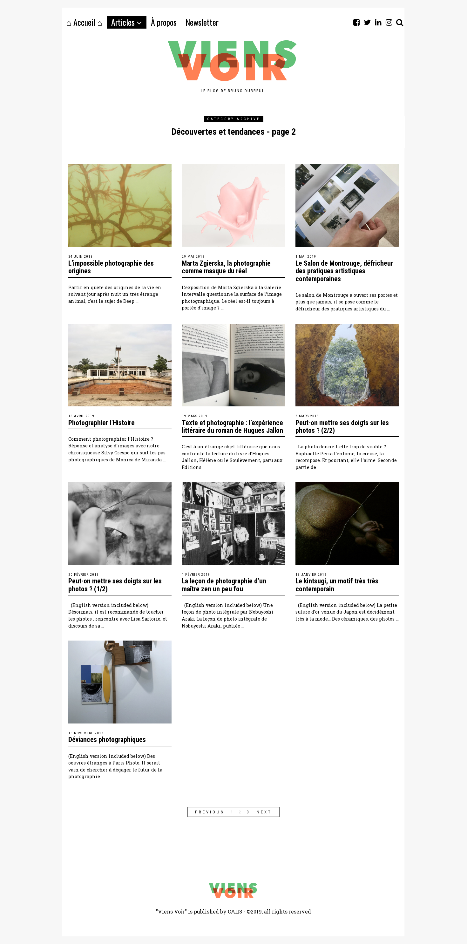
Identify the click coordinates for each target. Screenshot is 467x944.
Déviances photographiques (107, 740)
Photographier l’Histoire (101, 423)
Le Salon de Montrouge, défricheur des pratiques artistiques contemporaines (344, 270)
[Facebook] (356, 22)
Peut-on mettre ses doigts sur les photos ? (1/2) (115, 585)
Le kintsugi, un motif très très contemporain (336, 585)
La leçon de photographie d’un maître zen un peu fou (224, 585)
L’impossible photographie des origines (111, 267)
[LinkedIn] (378, 22)
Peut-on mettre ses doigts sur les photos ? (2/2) (342, 426)
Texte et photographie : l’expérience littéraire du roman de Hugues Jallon (232, 426)
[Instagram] (388, 22)
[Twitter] (367, 22)
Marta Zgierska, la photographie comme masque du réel (226, 267)
